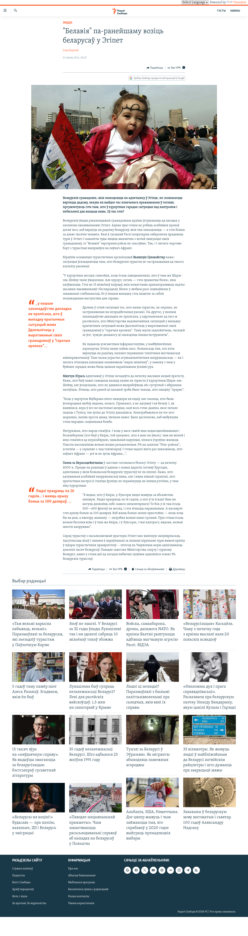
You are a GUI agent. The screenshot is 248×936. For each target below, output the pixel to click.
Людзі (67, 22)
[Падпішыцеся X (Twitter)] (144, 870)
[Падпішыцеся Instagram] (179, 870)
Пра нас (73, 868)
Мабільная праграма (81, 882)
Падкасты (18, 875)
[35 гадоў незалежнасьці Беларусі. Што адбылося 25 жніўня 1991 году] (95, 729)
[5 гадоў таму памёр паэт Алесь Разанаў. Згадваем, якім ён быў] (38, 667)
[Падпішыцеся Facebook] (136, 870)
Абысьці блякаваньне (82, 875)
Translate (239, 2)
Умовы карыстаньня (81, 903)
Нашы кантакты (78, 896)
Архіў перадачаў (23, 889)
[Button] (155, 67)
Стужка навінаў (22, 868)
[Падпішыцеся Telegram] (187, 870)
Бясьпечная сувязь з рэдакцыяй (88, 889)
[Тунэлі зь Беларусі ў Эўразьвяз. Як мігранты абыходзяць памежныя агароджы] (152, 729)
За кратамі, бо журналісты (29, 903)
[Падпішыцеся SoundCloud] (170, 870)
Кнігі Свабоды (21, 882)
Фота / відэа (19, 896)
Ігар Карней (71, 50)
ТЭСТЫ (221, 10)
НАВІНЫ (235, 10)
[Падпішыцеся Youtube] (153, 870)
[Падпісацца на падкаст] (161, 870)
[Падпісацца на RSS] (196, 870)
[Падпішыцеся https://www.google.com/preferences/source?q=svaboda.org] (127, 870)
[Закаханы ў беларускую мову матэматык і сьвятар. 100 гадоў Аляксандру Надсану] (209, 792)
